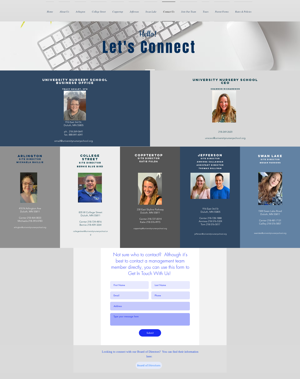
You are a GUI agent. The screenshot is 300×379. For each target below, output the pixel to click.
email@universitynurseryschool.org (73, 140)
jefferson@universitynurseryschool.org (210, 234)
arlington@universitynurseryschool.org (30, 227)
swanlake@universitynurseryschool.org (270, 233)
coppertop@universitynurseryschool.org (150, 228)
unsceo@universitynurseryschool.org (225, 138)
